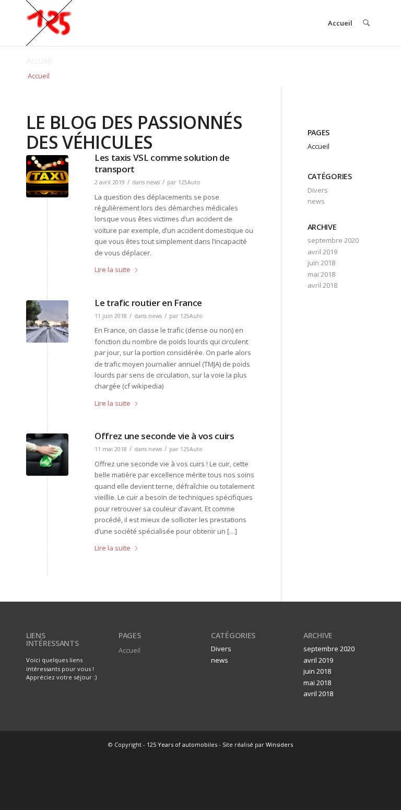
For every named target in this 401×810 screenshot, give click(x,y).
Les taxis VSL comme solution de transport (162, 163)
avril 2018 (322, 285)
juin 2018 (321, 262)
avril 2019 (322, 251)
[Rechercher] (366, 23)
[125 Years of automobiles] (49, 23)
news (153, 182)
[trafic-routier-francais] (47, 321)
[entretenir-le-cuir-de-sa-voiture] (47, 454)
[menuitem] (366, 23)
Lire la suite (113, 269)
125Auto (189, 182)
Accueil (340, 23)
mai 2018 (321, 274)
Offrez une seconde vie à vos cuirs (164, 436)
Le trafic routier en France (148, 303)
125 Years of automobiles (182, 744)
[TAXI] (47, 176)
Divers (318, 190)
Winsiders (279, 744)
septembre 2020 (333, 240)
